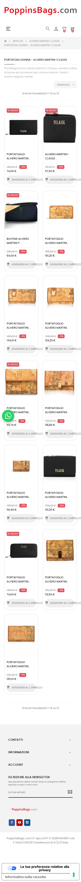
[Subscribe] (68, 792)
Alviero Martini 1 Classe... (56, 156)
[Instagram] (27, 822)
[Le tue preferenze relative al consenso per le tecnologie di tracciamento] (74, 875)
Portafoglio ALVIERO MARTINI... (18, 156)
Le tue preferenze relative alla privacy (44, 868)
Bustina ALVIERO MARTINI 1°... (18, 241)
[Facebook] (12, 822)
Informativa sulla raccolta (25, 877)
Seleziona (66, 84)
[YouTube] (19, 822)
